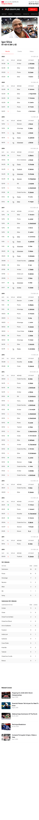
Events (20, 51)
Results (7, 51)
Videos (32, 51)
